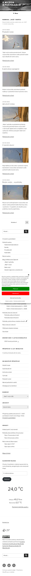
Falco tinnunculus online (11, 438)
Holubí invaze (6, 365)
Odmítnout (15, 293)
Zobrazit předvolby (15, 298)
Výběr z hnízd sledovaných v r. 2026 (16, 309)
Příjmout (15, 289)
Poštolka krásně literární (11, 318)
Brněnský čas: (5, 522)
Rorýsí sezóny (6, 256)
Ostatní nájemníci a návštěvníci (13, 270)
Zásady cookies (9, 301)
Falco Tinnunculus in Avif (11, 435)
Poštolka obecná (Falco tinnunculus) (12, 433)
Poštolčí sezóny (7, 242)
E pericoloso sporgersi (10, 69)
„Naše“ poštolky (9, 262)
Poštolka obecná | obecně (9, 312)
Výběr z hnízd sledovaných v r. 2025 (16, 306)
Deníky (6, 247)
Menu (16, 13)
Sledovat (7, 479)
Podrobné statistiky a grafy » (20, 507)
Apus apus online (9, 446)
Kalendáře (7, 252)
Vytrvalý (4, 375)
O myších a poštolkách (11, 3)
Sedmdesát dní (6, 368)
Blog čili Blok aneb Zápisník (10, 259)
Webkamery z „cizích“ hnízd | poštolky (15, 304)
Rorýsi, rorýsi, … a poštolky (12, 182)
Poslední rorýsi (8, 32)
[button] (28, 275)
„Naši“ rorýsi (8, 264)
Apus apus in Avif (9, 444)
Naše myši (7, 267)
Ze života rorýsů (7, 372)
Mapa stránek (6, 453)
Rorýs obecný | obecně (9, 325)
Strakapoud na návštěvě (9, 386)
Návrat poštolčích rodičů (9, 382)
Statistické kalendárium (11, 245)
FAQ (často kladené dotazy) (10, 328)
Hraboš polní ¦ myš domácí (10, 429)
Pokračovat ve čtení (8, 60)
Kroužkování (8, 250)
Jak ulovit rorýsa (8, 104)
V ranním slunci (8, 145)
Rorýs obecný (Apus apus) (9, 441)
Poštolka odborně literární (12, 315)
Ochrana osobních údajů (19, 301)
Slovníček (5, 331)
